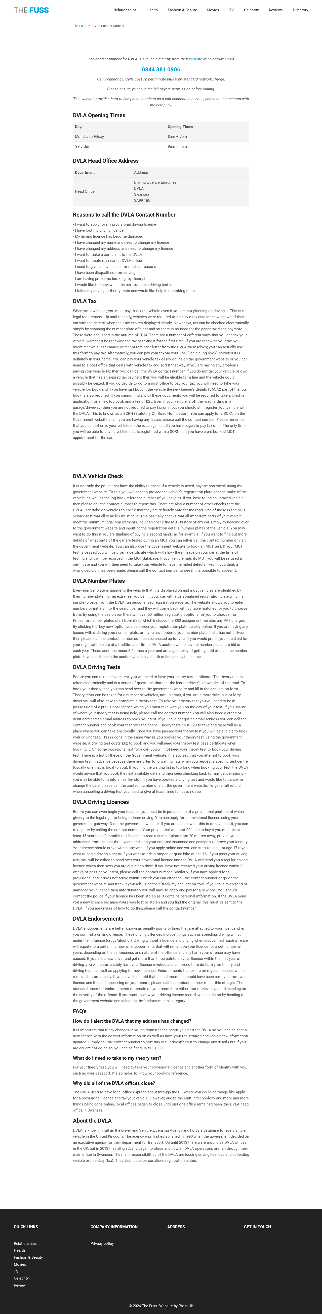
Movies (213, 10)
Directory (300, 10)
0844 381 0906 (161, 69)
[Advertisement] (164, 43)
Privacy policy (102, 1243)
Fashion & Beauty (182, 10)
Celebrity (251, 10)
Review (20, 1285)
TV (231, 10)
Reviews (276, 10)
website (195, 59)
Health (152, 10)
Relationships (125, 10)
